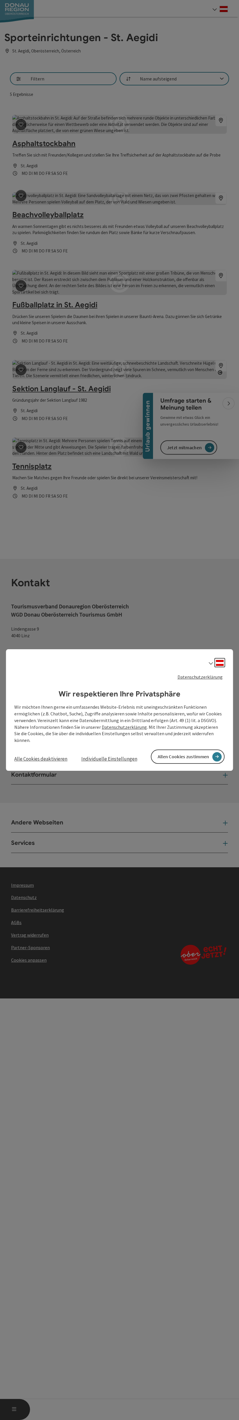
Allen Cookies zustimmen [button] (183, 756)
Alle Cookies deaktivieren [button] (40, 759)
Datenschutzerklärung (200, 677)
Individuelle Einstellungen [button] (109, 759)
